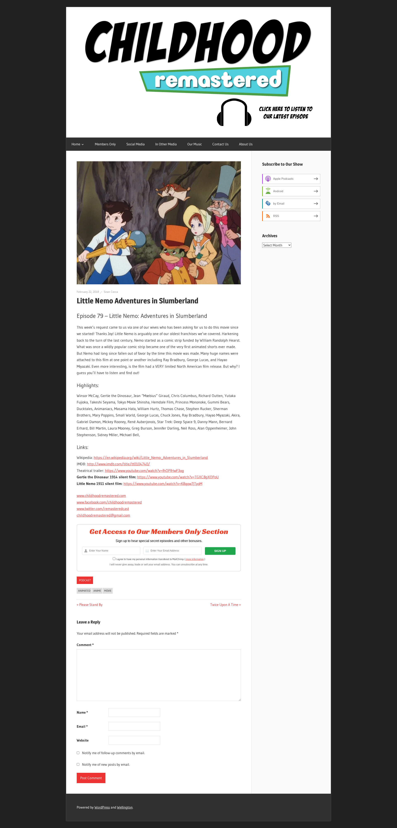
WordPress (102, 807)
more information (195, 559)
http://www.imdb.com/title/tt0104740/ (118, 464)
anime (97, 590)
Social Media (135, 144)
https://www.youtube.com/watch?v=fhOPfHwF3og (144, 470)
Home (76, 144)
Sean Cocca (111, 292)
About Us (245, 144)
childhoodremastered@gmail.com (103, 515)
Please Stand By (91, 604)
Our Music (194, 144)
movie (107, 590)
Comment (85, 645)
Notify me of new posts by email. (106, 764)
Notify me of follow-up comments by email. (113, 753)
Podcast (85, 580)
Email (82, 726)
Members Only (105, 144)
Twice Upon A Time (224, 604)
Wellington (125, 807)
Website (82, 740)
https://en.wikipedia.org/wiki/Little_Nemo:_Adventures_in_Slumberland (151, 457)
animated (84, 590)
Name (82, 712)
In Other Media (166, 144)
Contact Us (220, 144)
